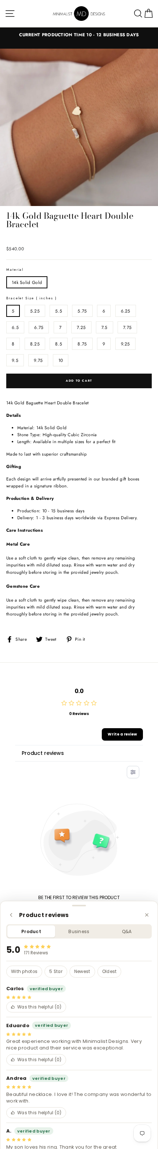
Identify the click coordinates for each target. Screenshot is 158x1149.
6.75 (38, 327)
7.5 (104, 327)
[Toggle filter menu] (133, 772)
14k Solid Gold (27, 282)
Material (15, 269)
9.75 (38, 360)
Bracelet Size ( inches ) (31, 298)
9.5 (15, 360)
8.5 (58, 344)
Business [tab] (78, 931)
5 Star (55, 971)
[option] (79, 34)
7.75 (127, 327)
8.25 (35, 344)
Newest (82, 971)
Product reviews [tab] (43, 753)
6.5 (15, 327)
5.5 (58, 311)
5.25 (35, 311)
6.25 (125, 311)
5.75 (82, 311)
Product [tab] (31, 931)
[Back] (11, 915)
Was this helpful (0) (39, 1007)
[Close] (147, 915)
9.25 (125, 344)
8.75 (82, 344)
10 (60, 360)
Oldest (109, 971)
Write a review (122, 734)
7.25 (81, 327)
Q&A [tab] (127, 931)
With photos (24, 971)
